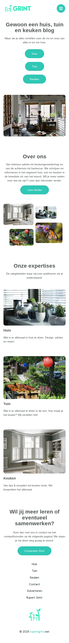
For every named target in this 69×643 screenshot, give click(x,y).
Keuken (9, 478)
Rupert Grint (34, 598)
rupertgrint (37, 632)
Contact (34, 584)
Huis (7, 330)
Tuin (7, 404)
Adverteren (34, 591)
